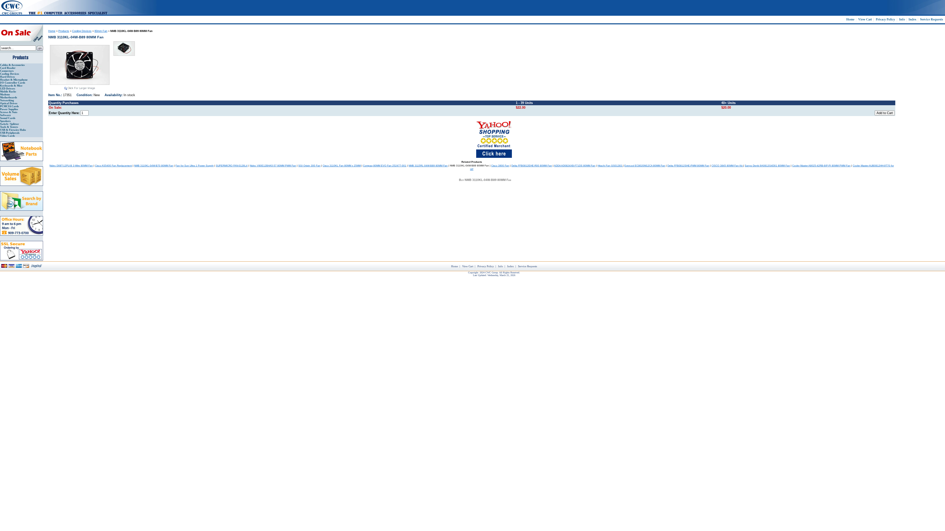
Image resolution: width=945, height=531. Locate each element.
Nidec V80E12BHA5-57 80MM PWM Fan (273, 165)
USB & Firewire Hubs (13, 129)
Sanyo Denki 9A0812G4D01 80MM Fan (767, 165)
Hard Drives (7, 76)
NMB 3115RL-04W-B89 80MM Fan (428, 165)
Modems (5, 94)
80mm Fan (100, 31)
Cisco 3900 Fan (500, 165)
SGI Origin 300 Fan (309, 165)
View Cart (467, 266)
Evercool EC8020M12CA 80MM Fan (644, 165)
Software (5, 115)
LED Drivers (7, 88)
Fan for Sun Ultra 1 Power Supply (194, 165)
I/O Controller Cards (12, 82)
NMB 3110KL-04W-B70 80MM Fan (153, 165)
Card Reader (8, 67)
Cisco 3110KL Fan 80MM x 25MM (342, 165)
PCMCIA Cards (9, 106)
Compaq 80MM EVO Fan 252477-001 (384, 165)
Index (510, 266)
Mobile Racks (8, 91)
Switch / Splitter (9, 123)
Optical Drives (8, 103)
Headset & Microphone (14, 79)
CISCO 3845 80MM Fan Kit (727, 165)
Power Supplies (9, 109)
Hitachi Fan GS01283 (610, 165)
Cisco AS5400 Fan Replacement (113, 165)
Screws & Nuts (8, 112)
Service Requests (527, 266)
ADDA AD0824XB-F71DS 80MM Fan (574, 165)
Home (51, 31)
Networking (7, 100)
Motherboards (8, 97)
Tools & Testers (9, 126)
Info (500, 266)
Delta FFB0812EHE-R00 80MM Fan (531, 165)
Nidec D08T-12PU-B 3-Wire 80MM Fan (71, 165)
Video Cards (7, 135)
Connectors (7, 70)
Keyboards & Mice (11, 85)
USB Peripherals (9, 132)
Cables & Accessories (12, 64)
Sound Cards (7, 118)
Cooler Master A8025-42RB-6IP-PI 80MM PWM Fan (821, 165)
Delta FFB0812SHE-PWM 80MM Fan (688, 165)
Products (63, 31)
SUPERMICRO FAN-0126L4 (232, 165)
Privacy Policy (485, 266)
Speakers (5, 120)
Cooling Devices (9, 73)
